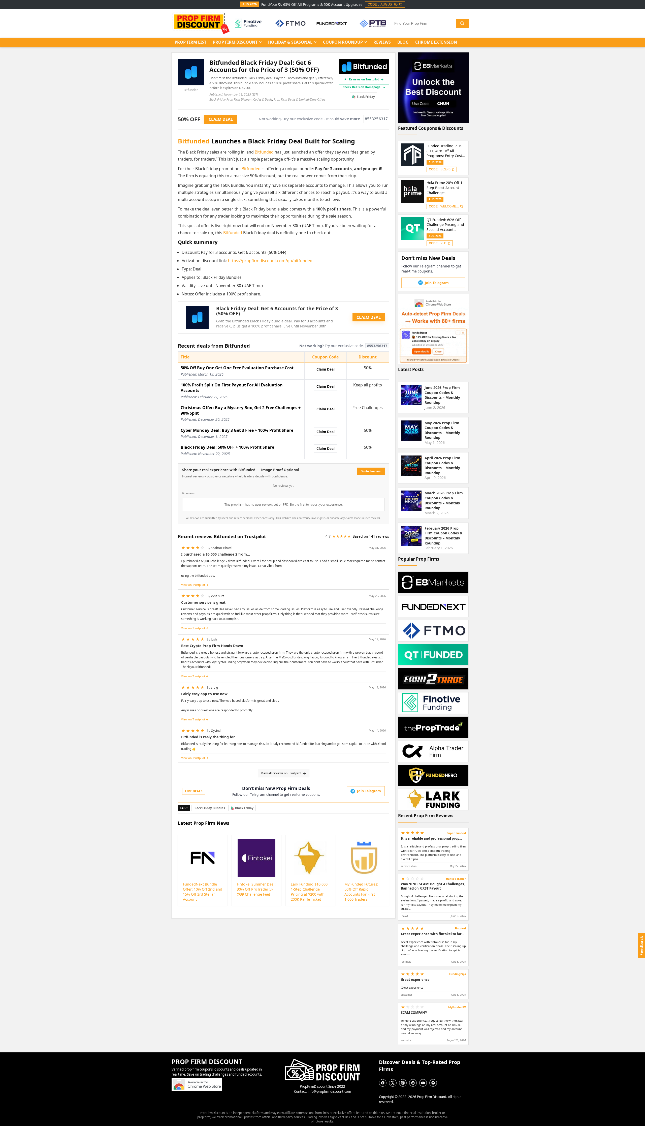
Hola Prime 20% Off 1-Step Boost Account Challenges (445, 187)
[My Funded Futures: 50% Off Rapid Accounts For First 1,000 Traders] (364, 858)
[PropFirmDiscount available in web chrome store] (197, 1080)
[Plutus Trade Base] (248, 23)
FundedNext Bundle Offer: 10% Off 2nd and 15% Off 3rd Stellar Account (202, 892)
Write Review (370, 471)
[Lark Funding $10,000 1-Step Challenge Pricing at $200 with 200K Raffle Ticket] (310, 858)
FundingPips (457, 974)
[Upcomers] (331, 23)
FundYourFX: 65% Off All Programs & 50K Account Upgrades (311, 4)
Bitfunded (191, 89)
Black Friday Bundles (209, 808)
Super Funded (456, 833)
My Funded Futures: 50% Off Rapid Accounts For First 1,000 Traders (361, 892)
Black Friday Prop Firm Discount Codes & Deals (240, 99)
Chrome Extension (436, 42)
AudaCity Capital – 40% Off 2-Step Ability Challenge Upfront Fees (446, 150)
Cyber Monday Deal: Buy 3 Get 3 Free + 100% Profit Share (237, 430)
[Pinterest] (413, 1083)
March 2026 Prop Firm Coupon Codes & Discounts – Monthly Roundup (444, 500)
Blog (403, 42)
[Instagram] (403, 1083)
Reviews (382, 42)
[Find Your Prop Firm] (462, 23)
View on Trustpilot (193, 585)
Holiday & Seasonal (290, 42)
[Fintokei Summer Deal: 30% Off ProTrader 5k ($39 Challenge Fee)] (257, 858)
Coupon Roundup (343, 42)
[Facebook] (382, 1083)
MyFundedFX (457, 1007)
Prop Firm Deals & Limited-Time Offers (300, 99)
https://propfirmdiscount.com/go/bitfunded (270, 260)
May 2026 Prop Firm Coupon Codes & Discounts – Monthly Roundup (442, 430)
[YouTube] (423, 1083)
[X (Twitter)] (393, 1083)
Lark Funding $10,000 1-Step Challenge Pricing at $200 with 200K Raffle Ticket (309, 892)
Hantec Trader (456, 878)
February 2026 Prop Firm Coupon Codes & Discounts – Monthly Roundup (444, 535)
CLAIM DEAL (369, 317)
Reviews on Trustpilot (366, 79)
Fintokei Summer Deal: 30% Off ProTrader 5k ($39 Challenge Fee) (256, 889)
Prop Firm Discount (235, 42)
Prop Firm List (190, 42)
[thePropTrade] (289, 23)
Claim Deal (325, 369)
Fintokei (460, 928)
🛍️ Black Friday (363, 97)
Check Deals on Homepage (364, 87)
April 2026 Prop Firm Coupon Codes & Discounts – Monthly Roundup (442, 465)
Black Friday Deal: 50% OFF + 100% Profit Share (227, 447)
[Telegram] (433, 1083)
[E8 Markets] (372, 23)
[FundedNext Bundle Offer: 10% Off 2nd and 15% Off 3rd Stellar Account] (203, 858)
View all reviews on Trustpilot (281, 773)
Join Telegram (369, 790)
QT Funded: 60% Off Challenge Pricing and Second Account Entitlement (445, 224)
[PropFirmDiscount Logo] (322, 1060)
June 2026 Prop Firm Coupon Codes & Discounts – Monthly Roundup (442, 395)
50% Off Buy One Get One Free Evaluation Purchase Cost (237, 368)
